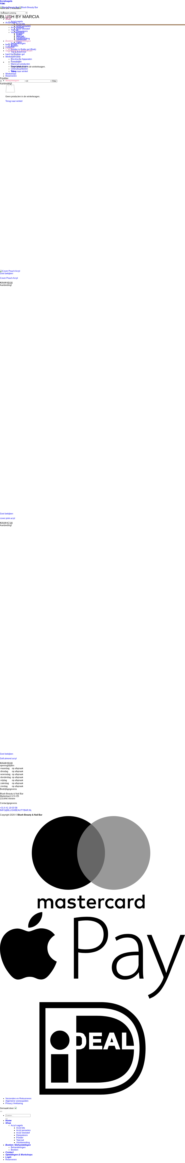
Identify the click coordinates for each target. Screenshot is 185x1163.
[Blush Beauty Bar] (19, 7)
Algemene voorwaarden (16, 1101)
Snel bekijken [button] (6, 273)
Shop (8, 19)
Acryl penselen (23, 26)
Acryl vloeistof (23, 29)
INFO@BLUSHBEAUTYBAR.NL (16, 810)
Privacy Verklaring (14, 1103)
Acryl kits (20, 24)
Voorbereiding (23, 38)
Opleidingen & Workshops (19, 51)
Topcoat (20, 36)
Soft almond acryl (8, 758)
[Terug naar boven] (1, 1111)
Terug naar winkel (19, 71)
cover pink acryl (7, 518)
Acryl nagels (17, 21)
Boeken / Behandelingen (18, 41)
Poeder (19, 33)
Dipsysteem (22, 31)
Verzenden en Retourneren (18, 1098)
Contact (9, 48)
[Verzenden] (6, 1118)
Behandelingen (18, 43)
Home (8, 16)
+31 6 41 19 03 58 (8, 808)
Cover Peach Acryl (9, 278)
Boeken (14, 46)
